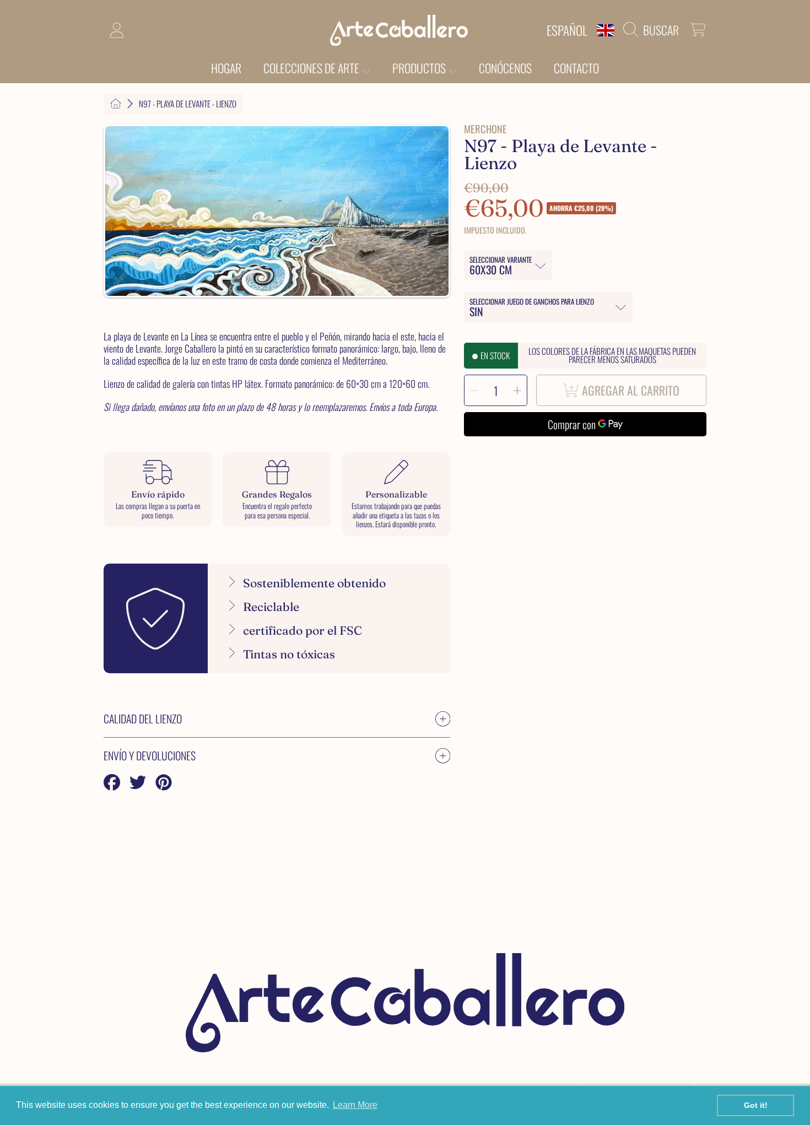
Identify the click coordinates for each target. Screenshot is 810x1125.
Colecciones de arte (312, 68)
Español (567, 30)
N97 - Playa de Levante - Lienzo (187, 104)
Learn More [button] (355, 1105)
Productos (420, 68)
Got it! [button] (756, 1105)
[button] (653, 30)
